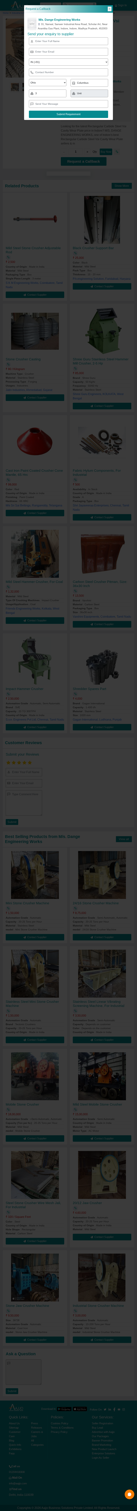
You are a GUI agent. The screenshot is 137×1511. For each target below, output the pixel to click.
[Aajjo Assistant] (129, 1494)
